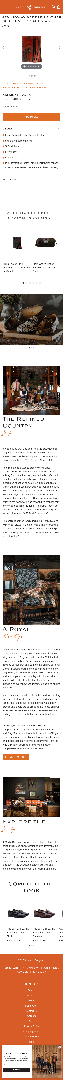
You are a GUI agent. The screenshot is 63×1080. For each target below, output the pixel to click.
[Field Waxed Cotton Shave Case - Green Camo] (46, 243)
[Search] (53, 7)
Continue (16, 1069)
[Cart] (59, 7)
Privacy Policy (31, 1026)
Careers (31, 1016)
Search (31, 990)
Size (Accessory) (17, 99)
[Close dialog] (59, 1047)
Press (32, 1021)
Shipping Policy (31, 1031)
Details (8, 128)
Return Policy (32, 1036)
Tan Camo (17, 95)
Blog (31, 1041)
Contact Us (32, 1010)
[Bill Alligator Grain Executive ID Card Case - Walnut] (17, 243)
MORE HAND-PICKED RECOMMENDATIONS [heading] (28, 216)
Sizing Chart (31, 1005)
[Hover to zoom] (31, 49)
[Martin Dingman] (31, 7)
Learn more (15, 757)
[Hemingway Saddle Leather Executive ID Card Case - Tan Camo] (29, 76)
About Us (31, 995)
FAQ (31, 1000)
